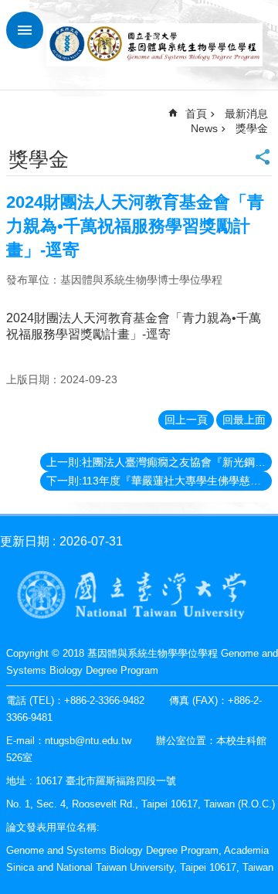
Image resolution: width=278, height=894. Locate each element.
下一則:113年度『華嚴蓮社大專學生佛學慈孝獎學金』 (159, 480)
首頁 (196, 113)
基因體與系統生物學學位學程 (154, 44)
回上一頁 (186, 419)
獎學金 (252, 128)
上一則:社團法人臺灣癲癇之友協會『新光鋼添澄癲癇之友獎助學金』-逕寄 (159, 462)
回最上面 (244, 419)
